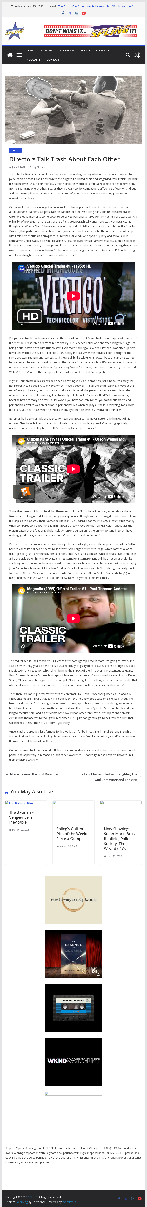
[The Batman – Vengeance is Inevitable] (19, 803)
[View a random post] (137, 55)
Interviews (66, 50)
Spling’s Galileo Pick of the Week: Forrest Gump (71, 833)
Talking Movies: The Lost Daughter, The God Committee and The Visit (108, 777)
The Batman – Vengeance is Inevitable (21, 817)
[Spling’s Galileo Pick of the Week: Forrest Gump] (73, 803)
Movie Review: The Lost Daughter (34, 774)
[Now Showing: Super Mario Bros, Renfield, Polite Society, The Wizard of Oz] (121, 803)
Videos (85, 50)
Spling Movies (37, 167)
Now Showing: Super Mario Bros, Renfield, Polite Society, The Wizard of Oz (120, 838)
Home (31, 50)
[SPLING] (10, 55)
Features (102, 50)
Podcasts (34, 59)
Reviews (46, 50)
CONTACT (53, 59)
